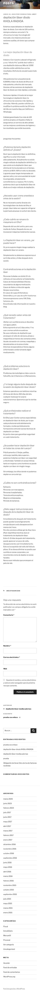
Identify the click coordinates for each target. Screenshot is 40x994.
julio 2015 (7, 899)
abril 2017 (7, 826)
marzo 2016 (8, 876)
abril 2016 (7, 872)
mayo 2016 (7, 867)
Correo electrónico (11, 657)
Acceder (6, 963)
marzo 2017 (7, 831)
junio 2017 (7, 817)
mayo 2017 (7, 822)
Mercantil (7, 936)
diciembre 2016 (9, 844)
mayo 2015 (7, 903)
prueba (6, 758)
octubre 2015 (8, 890)
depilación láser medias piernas (15, 754)
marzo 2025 (8, 799)
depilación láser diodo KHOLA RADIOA (18, 749)
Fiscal (5, 927)
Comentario (8, 615)
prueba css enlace (10, 745)
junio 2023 (7, 804)
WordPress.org (9, 977)
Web (5, 669)
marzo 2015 (8, 908)
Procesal (6, 940)
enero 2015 (7, 913)
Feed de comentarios (11, 972)
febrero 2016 (8, 881)
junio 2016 (7, 863)
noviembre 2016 (9, 849)
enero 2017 (7, 840)
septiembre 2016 (10, 858)
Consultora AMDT (28, 14)
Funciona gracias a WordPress (14, 989)
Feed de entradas (10, 968)
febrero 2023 (8, 808)
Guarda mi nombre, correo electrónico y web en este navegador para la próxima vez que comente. (19, 683)
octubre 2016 (8, 853)
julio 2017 (7, 813)
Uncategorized (13, 591)
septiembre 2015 (10, 894)
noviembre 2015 (9, 885)
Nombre (7, 646)
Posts (8, 3)
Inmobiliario (8, 931)
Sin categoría (8, 945)
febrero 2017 (8, 835)
